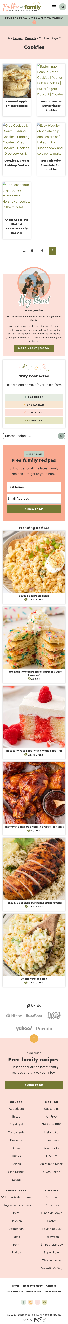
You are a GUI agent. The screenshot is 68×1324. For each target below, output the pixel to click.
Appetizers (16, 1108)
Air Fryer (52, 1116)
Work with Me (53, 1291)
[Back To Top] (34, 1038)
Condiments (16, 1132)
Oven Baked (51, 1172)
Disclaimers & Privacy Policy (24, 1291)
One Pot (51, 1156)
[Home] (8, 38)
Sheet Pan (52, 1140)
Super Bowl (52, 1252)
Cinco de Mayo (51, 1213)
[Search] (61, 436)
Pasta (16, 1236)
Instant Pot (51, 1132)
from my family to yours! (34, 18)
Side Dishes (16, 1172)
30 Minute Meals (51, 1164)
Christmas (52, 1205)
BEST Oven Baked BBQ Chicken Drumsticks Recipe (34, 826)
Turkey (16, 1252)
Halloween (51, 1236)
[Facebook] (23, 1302)
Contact (51, 1285)
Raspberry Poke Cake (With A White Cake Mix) (34, 750)
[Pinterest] (37, 1302)
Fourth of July (52, 1228)
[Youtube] (44, 1302)
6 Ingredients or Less (16, 1205)
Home (15, 1285)
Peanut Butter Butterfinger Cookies (51, 106)
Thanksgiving (51, 1260)
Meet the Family (33, 1285)
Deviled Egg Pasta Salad (34, 595)
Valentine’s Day (51, 1268)
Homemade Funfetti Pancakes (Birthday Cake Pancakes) (34, 673)
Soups (16, 1179)
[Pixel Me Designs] (39, 1319)
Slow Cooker (52, 1148)
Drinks (16, 1156)
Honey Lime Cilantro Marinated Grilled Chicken (34, 902)
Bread (16, 1116)
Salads (16, 1164)
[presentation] (17, 81)
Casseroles (51, 1108)
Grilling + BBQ (51, 1124)
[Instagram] (30, 1302)
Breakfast (16, 1124)
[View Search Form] (62, 6)
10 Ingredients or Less (16, 1197)
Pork (16, 1244)
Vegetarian (16, 1228)
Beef (16, 1213)
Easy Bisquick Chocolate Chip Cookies (51, 165)
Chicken (16, 1221)
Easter (51, 1221)
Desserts (16, 1140)
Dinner (16, 1148)
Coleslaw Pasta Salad (34, 978)
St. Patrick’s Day (51, 1244)
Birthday (52, 1197)
